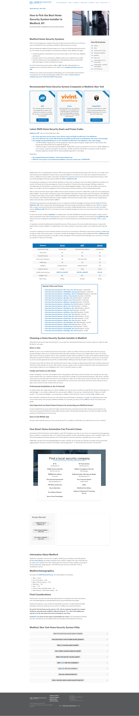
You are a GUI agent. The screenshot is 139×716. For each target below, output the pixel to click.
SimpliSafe (52, 214)
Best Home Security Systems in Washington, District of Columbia (64, 294)
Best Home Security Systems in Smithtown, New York (61, 312)
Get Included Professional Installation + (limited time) (52, 157)
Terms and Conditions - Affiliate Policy (76, 697)
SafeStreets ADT (34, 133)
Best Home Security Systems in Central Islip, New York (61, 316)
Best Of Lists (104, 2)
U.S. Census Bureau (37, 560)
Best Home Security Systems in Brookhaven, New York (61, 308)
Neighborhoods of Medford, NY (41, 523)
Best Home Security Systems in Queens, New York (60, 300)
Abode (100, 245)
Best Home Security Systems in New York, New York (60, 290)
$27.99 (79, 272)
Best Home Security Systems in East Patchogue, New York (62, 322)
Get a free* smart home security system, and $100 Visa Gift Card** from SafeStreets (65, 136)
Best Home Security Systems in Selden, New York (60, 324)
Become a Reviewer (69, 706)
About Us (60, 705)
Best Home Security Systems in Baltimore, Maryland (60, 302)
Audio (70, 2)
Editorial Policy (53, 699)
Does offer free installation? (67, 668)
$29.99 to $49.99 (62, 272)
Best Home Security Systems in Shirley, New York (60, 320)
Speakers (76, 2)
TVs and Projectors (61, 2)
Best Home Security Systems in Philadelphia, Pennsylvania (62, 292)
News (97, 2)
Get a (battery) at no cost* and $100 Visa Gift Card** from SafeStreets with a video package (67, 141)
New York (42, 8)
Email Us (78, 705)
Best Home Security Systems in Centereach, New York (61, 318)
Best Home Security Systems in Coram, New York (59, 314)
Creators (91, 2)
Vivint (31, 154)
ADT (59, 65)
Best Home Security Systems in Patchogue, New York (61, 331)
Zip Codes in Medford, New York (40, 538)
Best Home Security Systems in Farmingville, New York (61, 329)
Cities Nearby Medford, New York (41, 531)
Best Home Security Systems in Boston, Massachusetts (61, 296)
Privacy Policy (72, 695)
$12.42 (100, 272)
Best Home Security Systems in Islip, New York (59, 310)
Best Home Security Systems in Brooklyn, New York (60, 298)
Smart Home (83, 2)
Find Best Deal (42, 120)
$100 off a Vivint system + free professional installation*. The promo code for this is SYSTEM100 (61, 159)
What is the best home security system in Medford (68, 633)
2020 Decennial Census (46, 575)
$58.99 (85, 272)
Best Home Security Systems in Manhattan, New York (61, 304)
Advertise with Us (54, 695)
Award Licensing (54, 701)
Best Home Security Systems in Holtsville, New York (60, 326)
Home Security (34, 8)
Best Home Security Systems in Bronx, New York (59, 306)
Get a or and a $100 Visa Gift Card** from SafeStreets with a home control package (70, 138)
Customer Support (54, 697)
